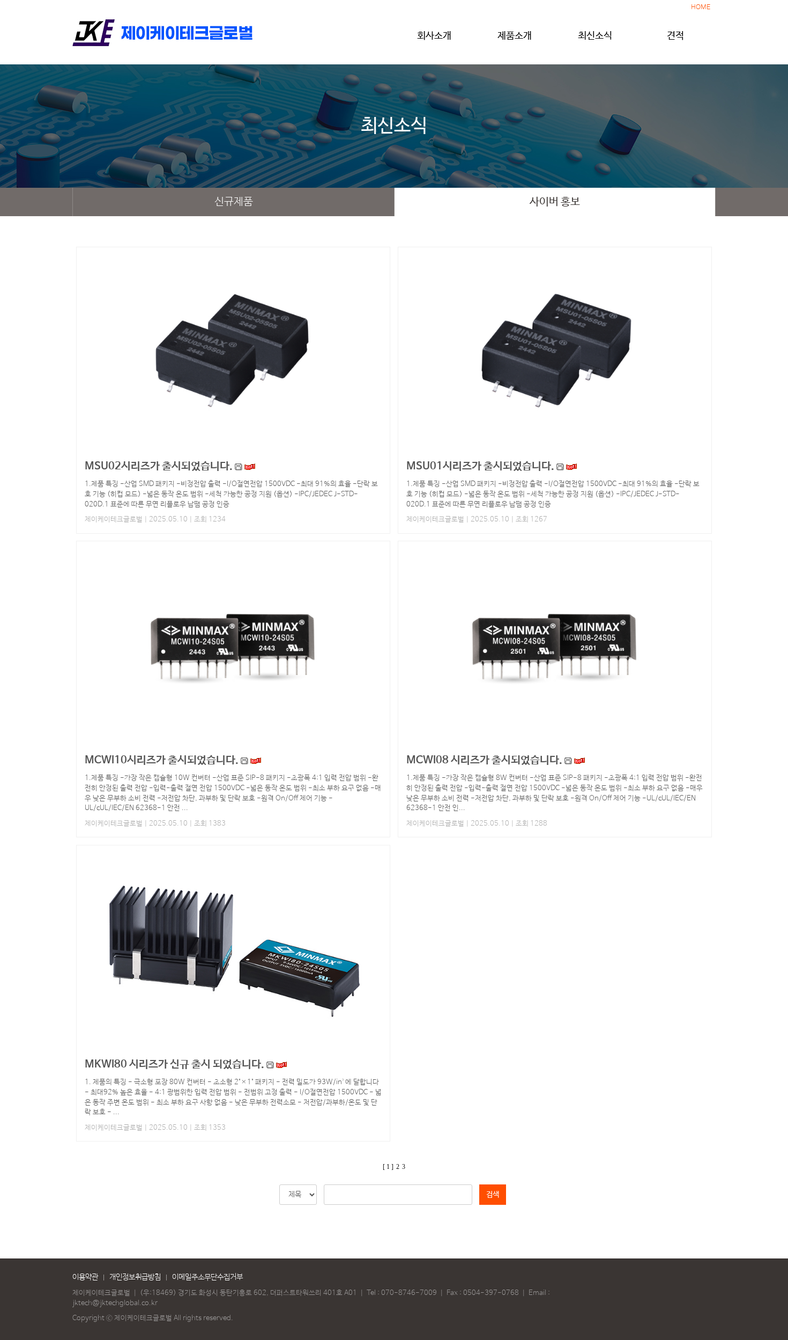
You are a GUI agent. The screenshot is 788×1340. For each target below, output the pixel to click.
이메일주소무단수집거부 (207, 1277)
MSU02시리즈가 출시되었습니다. (159, 466)
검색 (492, 1194)
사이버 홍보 (555, 202)
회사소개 (434, 36)
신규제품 (233, 202)
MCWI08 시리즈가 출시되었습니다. (484, 760)
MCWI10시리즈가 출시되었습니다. (162, 760)
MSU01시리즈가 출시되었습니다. (480, 466)
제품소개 (514, 36)
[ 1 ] (388, 1166)
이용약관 (85, 1277)
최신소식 (595, 36)
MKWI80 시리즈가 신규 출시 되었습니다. (174, 1064)
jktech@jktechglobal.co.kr (115, 1303)
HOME (700, 7)
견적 (675, 36)
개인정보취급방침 (135, 1277)
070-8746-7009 (409, 1293)
